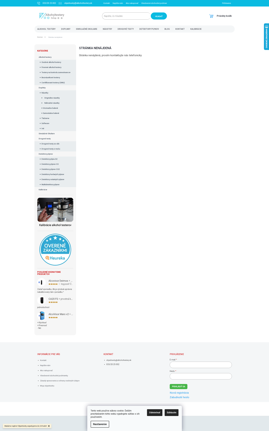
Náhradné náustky (51, 103)
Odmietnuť (154, 412)
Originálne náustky (52, 98)
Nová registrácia (179, 392)
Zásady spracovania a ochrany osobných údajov (59, 381)
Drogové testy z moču (51, 149)
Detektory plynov (46, 154)
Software (45, 123)
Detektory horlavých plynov (53, 174)
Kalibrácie (43, 190)
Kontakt (107, 3)
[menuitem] (46, 29)
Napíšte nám (118, 3)
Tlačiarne (45, 118)
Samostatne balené (51, 113)
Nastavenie (100, 424)
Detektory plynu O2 (49, 159)
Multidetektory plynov (50, 184)
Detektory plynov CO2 (51, 169)
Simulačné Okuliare (47, 133)
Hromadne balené (50, 108)
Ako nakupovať (132, 3)
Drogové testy (45, 139)
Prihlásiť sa (178, 386)
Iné (43, 128)
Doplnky (42, 88)
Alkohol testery (45, 57)
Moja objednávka (47, 386)
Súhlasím (171, 412)
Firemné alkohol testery (51, 67)
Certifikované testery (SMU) (53, 83)
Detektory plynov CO (50, 164)
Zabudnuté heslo (179, 397)
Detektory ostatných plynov (53, 179)
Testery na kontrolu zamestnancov (56, 72)
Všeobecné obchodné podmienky (155, 3)
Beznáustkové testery (51, 77)
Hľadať (159, 16)
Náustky (45, 93)
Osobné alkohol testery (51, 62)
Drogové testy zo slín (50, 144)
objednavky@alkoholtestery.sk (118, 360)
